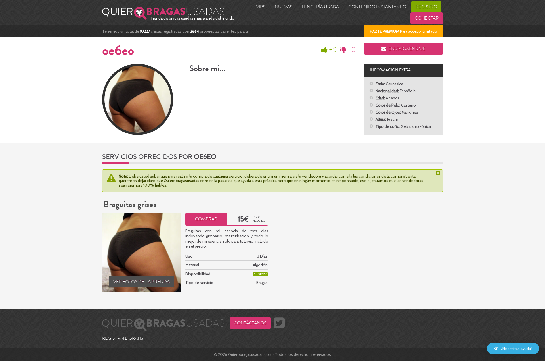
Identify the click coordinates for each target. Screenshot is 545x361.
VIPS (260, 7)
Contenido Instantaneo (377, 7)
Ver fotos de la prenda (141, 282)
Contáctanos (250, 323)
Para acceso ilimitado (403, 31)
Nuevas (283, 7)
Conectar (427, 18)
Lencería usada (320, 7)
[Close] (438, 173)
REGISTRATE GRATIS (122, 338)
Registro (426, 7)
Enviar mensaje (406, 49)
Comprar (206, 219)
